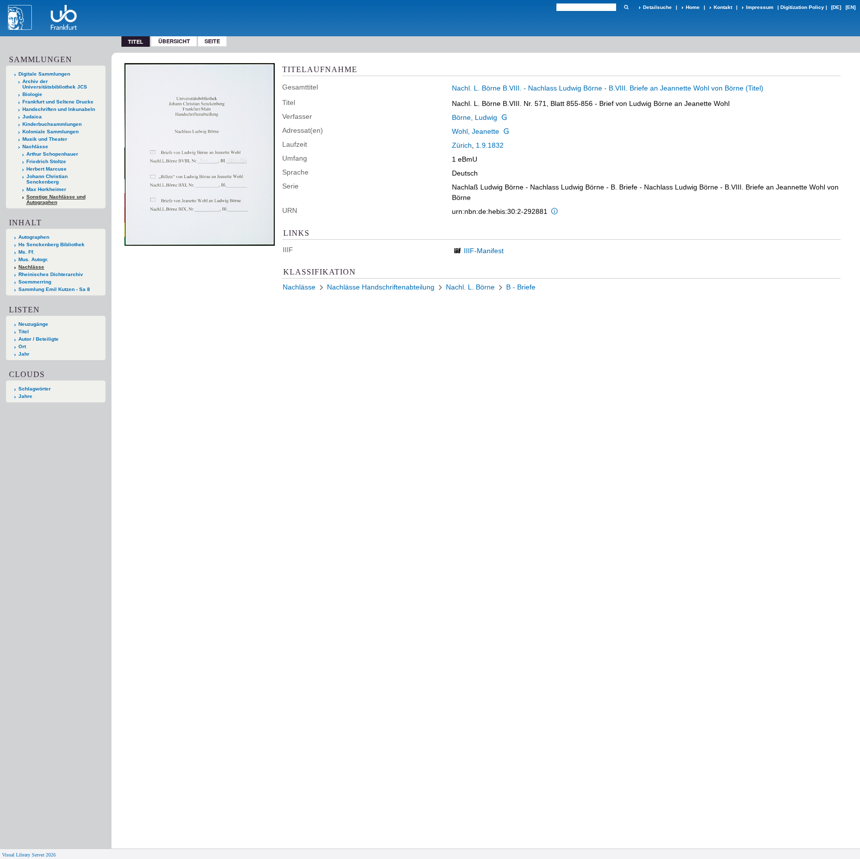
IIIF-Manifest (484, 251)
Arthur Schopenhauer (52, 154)
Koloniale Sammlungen (50, 131)
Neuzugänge (33, 324)
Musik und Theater (44, 139)
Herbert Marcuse (46, 169)
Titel (23, 331)
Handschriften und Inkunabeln (58, 109)
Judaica (32, 116)
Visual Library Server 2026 (29, 855)
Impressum (759, 7)
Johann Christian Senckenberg (47, 179)
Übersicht (174, 41)
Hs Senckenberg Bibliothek (51, 244)
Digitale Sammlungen (44, 74)
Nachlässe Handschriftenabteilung (380, 287)
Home (693, 7)
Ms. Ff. (26, 252)
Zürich (462, 145)
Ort (22, 346)
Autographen (33, 237)
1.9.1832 (490, 145)
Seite (212, 41)
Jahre (25, 396)
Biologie (32, 94)
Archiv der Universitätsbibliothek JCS (54, 84)
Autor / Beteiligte (38, 339)
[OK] (626, 7)
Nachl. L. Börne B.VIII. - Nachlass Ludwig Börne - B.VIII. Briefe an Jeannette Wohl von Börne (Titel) (607, 88)
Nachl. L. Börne (470, 287)
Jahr (23, 354)
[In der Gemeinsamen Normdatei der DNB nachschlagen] (504, 117)
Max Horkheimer (46, 189)
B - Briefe (521, 287)
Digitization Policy (802, 7)
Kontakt (723, 7)
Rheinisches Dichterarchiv (50, 274)
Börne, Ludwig (474, 117)
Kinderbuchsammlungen (52, 124)
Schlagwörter (34, 388)
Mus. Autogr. (33, 259)
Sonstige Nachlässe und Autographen (56, 199)
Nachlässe (35, 146)
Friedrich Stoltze (46, 161)
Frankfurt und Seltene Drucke (58, 101)
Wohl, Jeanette (475, 131)
